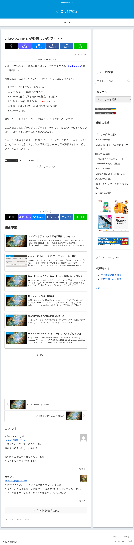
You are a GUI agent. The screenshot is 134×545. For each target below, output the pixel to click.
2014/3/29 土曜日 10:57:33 (16, 481)
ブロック (34, 160)
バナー (24, 160)
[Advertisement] (46, 187)
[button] (128, 80)
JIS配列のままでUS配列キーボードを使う (112, 147)
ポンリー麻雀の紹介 (106, 134)
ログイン (100, 288)
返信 (83, 469)
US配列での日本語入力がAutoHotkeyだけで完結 (109, 161)
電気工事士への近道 (111, 279)
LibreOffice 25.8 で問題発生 (110, 173)
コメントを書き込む (45, 510)
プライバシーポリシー (107, 257)
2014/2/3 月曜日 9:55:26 (15, 440)
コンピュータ (12, 160)
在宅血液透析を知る (111, 275)
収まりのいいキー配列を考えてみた (112, 186)
